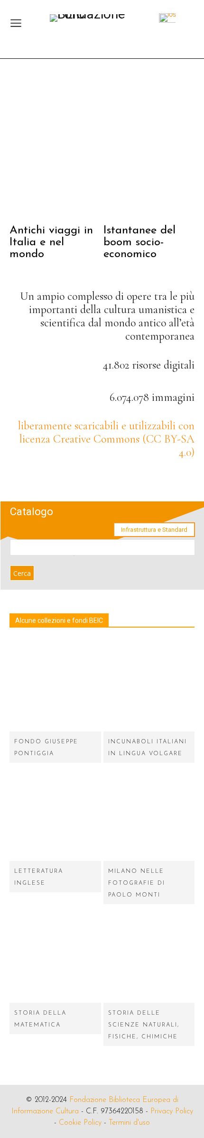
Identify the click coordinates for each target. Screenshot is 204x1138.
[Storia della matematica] (55, 957)
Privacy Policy (171, 1111)
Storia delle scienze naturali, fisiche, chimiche (143, 1025)
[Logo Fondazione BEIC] (97, 21)
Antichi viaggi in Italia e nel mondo (51, 242)
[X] (184, 479)
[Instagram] (157, 479)
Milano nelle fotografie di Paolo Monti (136, 883)
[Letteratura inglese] (55, 815)
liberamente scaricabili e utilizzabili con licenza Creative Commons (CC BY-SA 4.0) (106, 439)
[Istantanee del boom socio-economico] (149, 146)
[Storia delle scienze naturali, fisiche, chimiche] (149, 957)
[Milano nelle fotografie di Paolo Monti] (149, 815)
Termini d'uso (129, 1123)
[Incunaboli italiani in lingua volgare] (149, 685)
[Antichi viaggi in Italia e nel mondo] (55, 146)
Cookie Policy (80, 1123)
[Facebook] (131, 479)
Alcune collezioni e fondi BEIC (59, 620)
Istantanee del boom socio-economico (139, 242)
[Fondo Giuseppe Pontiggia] (55, 685)
